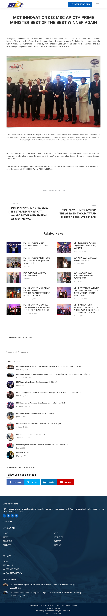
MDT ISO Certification (53, 613)
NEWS (56, 533)
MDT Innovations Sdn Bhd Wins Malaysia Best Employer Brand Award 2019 (36, 260)
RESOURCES (58, 537)
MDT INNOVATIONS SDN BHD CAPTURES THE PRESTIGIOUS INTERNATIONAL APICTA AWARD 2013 (87, 292)
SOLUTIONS (7, 541)
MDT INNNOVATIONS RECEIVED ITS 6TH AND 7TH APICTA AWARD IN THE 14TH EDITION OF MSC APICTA (86, 309)
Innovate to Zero (22, 452)
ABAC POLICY (8, 565)
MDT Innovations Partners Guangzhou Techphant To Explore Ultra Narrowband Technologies (53, 374)
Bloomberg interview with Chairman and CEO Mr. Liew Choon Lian (42, 444)
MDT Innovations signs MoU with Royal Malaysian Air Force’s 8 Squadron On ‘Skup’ (48, 366)
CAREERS (57, 541)
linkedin (50, 482)
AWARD (50, 190)
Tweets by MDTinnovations (17, 352)
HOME (5, 533)
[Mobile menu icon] (97, 4)
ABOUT (5, 537)
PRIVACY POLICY (9, 561)
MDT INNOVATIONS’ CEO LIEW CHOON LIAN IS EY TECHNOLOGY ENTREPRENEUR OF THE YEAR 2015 (36, 292)
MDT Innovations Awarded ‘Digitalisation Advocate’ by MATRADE (85, 245)
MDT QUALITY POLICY (11, 569)
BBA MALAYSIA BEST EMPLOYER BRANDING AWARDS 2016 (83, 275)
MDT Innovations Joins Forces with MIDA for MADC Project (38, 424)
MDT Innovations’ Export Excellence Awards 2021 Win (35, 244)
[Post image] (14, 247)
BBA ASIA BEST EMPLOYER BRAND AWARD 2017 (85, 259)
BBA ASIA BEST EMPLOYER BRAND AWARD (35, 274)
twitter (34, 482)
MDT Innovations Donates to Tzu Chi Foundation (35, 413)
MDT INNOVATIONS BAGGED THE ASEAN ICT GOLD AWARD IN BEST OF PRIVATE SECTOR (36, 307)
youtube (67, 482)
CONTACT (57, 545)
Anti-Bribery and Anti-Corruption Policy (31, 434)
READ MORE (7, 521)
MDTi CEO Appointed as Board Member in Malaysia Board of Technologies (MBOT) (48, 392)
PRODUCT (6, 545)
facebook (17, 482)
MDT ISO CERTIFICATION (12, 573)
